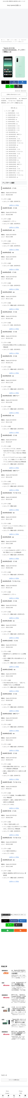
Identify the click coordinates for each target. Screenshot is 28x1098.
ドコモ (24, 914)
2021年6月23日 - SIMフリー (15, 134)
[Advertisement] (14, 23)
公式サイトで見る (14, 205)
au (12, 914)
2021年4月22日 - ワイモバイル (16, 143)
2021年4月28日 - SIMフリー (15, 140)
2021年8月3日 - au (13, 132)
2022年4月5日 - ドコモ (13, 121)
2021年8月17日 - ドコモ (13, 130)
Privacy (20, 1091)
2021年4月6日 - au (13, 147)
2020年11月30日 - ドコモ (15, 158)
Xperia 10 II (18, 914)
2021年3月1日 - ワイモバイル (16, 151)
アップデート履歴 (10, 110)
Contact (7, 1093)
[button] (18, 86)
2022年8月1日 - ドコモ (13, 113)
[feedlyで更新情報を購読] (7, 930)
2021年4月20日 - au (13, 145)
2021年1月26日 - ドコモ (14, 153)
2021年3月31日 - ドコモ (14, 149)
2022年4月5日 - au (12, 119)
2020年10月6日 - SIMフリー (15, 164)
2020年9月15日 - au (13, 166)
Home (7, 1091)
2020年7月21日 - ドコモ (14, 168)
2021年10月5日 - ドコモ (13, 128)
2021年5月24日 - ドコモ (14, 138)
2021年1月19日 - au (13, 155)
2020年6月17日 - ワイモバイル (16, 175)
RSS (21, 1093)
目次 (12, 108)
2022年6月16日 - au (13, 117)
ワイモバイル (5, 916)
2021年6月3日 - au (13, 136)
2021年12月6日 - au (13, 123)
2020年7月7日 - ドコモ (14, 172)
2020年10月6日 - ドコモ (14, 162)
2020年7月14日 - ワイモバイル (16, 170)
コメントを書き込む (14, 1079)
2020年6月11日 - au (13, 177)
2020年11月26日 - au (14, 160)
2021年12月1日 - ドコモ (13, 125)
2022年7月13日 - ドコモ (13, 115)
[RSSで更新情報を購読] (20, 930)
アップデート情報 (6, 914)
